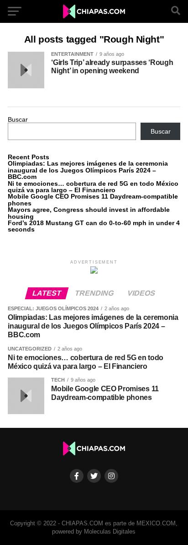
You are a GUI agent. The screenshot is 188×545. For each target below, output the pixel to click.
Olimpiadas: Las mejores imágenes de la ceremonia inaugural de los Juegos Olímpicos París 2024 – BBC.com (88, 170)
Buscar (18, 119)
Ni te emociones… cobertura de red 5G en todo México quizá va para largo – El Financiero (93, 187)
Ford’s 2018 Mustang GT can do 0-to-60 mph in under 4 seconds (94, 226)
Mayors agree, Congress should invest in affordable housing (89, 213)
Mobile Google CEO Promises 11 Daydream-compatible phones (93, 199)
